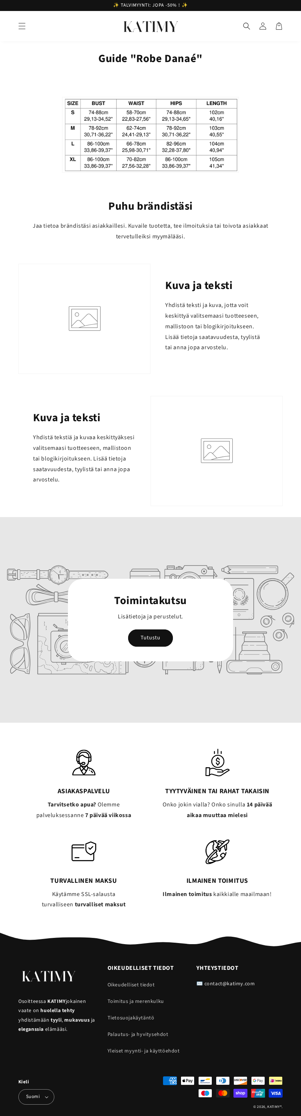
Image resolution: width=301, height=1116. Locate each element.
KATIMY (273, 1106)
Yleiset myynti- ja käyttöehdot (144, 1051)
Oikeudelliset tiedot (131, 985)
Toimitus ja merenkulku (136, 1001)
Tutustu (150, 638)
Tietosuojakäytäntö (131, 1018)
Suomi (33, 1096)
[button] (22, 26)
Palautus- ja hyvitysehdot (138, 1034)
